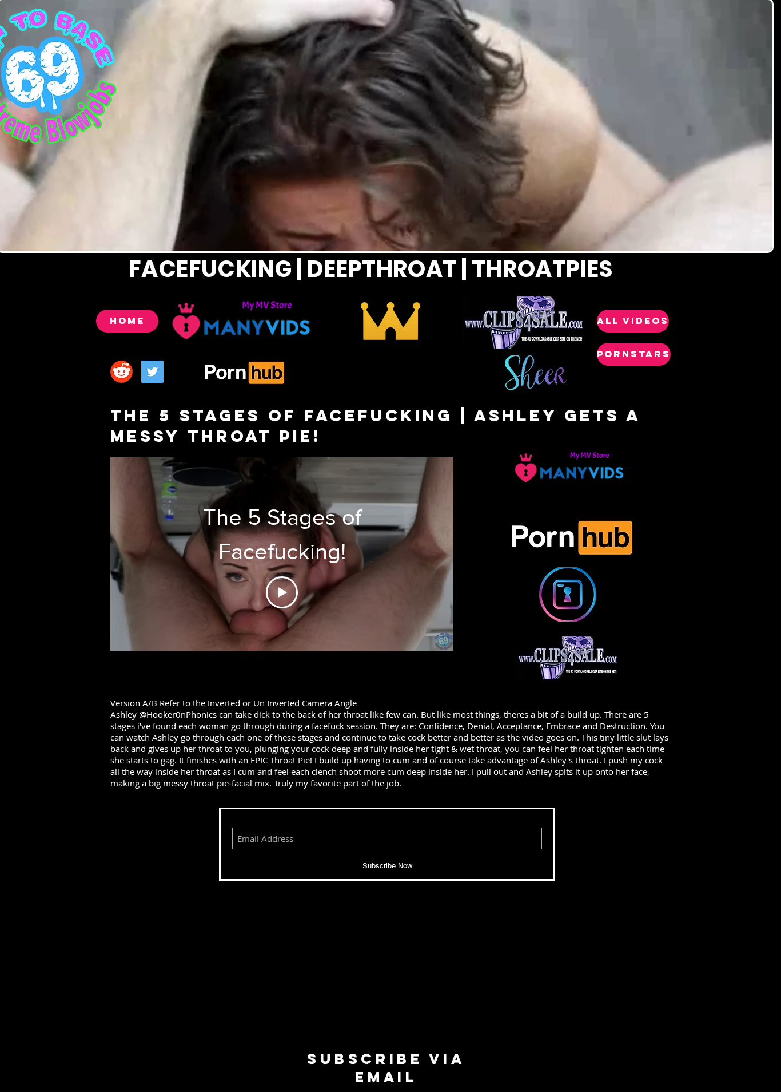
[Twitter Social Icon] (152, 372)
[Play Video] (282, 592)
